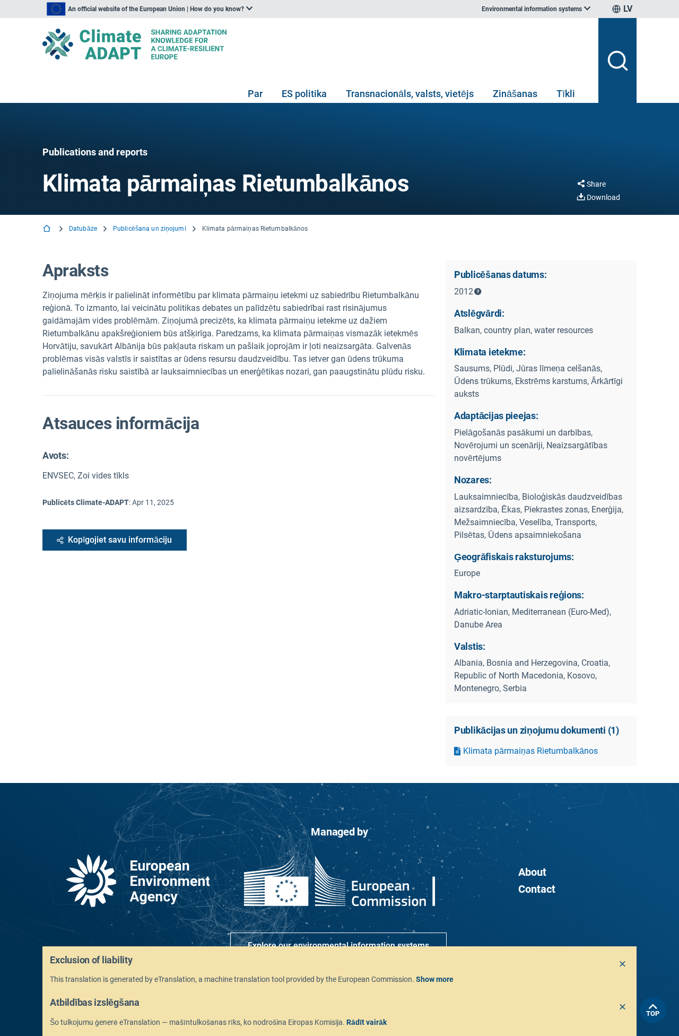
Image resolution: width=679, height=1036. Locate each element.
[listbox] (149, 9)
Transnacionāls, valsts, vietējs (410, 93)
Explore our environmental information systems (338, 946)
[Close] (622, 964)
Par (255, 93)
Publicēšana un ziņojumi (149, 228)
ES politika (304, 93)
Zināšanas (515, 93)
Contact (536, 889)
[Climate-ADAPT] (316, 44)
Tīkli (565, 93)
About (532, 872)
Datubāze (83, 228)
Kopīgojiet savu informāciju (120, 540)
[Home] (47, 229)
